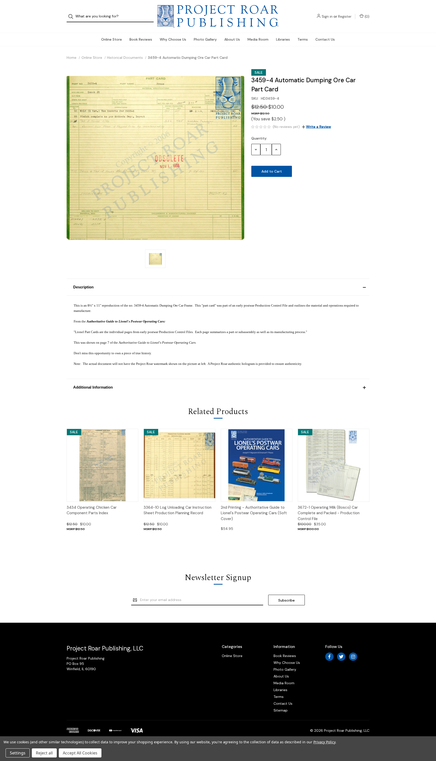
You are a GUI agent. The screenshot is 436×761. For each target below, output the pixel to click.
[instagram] (353, 657)
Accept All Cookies (80, 753)
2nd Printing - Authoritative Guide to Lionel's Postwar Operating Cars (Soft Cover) (254, 513)
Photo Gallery (205, 39)
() (366, 16)
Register (344, 16)
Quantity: (259, 138)
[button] (218, 287)
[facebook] (329, 657)
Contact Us (325, 39)
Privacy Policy (324, 742)
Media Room (258, 39)
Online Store (111, 39)
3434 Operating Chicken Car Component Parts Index (92, 510)
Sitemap (281, 710)
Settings (17, 753)
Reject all (44, 753)
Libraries (283, 39)
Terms (302, 39)
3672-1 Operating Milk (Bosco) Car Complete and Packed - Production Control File (329, 513)
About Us (232, 39)
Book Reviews (140, 39)
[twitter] (341, 657)
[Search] (72, 16)
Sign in (327, 16)
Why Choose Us (173, 39)
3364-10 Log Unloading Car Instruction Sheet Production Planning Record (177, 510)
